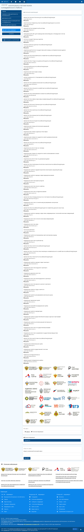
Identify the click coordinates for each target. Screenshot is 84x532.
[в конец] (81, 1)
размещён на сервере (32, 528)
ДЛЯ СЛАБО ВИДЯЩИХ (10, 30)
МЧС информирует (7, 494)
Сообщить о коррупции (37, 501)
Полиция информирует (63, 494)
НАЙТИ (27, 458)
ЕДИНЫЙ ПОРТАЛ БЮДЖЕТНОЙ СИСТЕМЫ (66, 474)
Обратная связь (8, 501)
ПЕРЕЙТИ (11, 33)
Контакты (61, 497)
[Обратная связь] (20, 1)
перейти (26, 20)
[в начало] (81, 529)
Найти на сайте (35, 506)
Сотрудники (34, 497)
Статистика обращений (37, 504)
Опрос (5, 511)
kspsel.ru (6, 521)
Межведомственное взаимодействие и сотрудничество (11, 21)
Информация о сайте (9, 506)
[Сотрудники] (15, 1)
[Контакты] (24, 1)
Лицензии (33, 511)
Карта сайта (62, 506)
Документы (27, 440)
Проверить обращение (9, 504)
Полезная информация (10, 464)
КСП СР (6, 1)
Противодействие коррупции (9, 24)
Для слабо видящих (64, 499)
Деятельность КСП (6, 18)
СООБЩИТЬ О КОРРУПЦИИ (12, 40)
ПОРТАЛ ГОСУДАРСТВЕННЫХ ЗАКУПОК (10, 480)
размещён (24, 530)
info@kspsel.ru (36, 521)
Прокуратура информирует (37, 494)
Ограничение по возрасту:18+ (66, 511)
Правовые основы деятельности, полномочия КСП (10, 14)
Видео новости (35, 509)
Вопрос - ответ (62, 501)
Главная (4, 11)
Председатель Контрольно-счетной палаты (14, 497)
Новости (6, 509)
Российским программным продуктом (17, 528)
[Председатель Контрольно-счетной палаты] (11, 1)
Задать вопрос (62, 504)
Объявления (62, 509)
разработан (6, 530)
